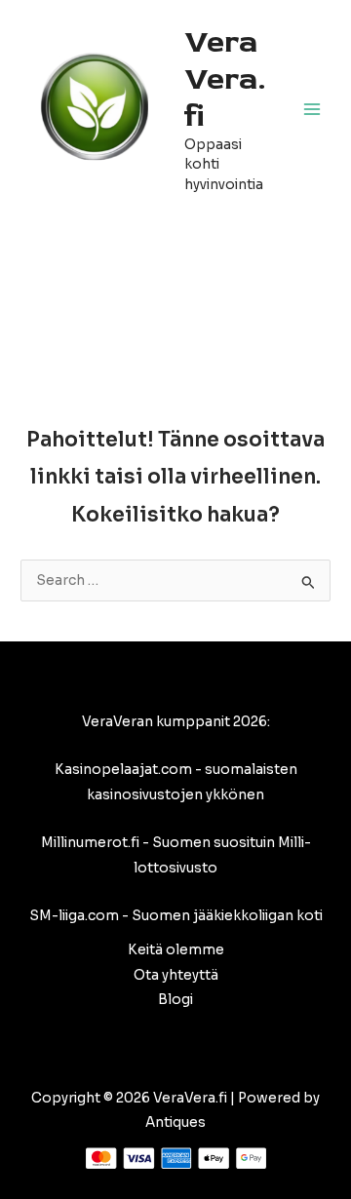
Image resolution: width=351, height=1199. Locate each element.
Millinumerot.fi (90, 842)
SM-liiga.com (74, 916)
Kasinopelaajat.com (123, 769)
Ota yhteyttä (176, 975)
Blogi (175, 999)
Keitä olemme (176, 950)
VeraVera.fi (225, 79)
